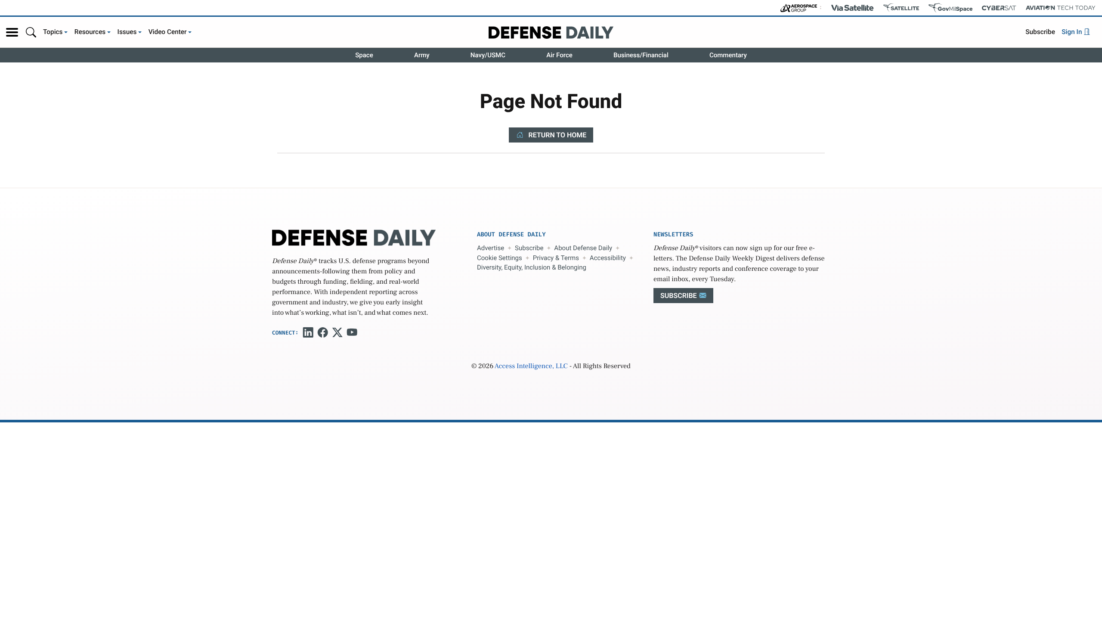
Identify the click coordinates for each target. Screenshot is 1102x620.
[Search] (31, 32)
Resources (90, 32)
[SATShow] (901, 7)
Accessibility (608, 258)
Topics (53, 32)
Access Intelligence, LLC (531, 366)
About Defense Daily (583, 248)
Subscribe (1040, 32)
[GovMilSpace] (950, 7)
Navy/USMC (488, 55)
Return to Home (557, 135)
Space (364, 55)
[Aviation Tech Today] (1061, 8)
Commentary (728, 55)
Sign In (1072, 32)
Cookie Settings (499, 258)
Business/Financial (641, 55)
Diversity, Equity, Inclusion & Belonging (531, 267)
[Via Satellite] (852, 8)
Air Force (559, 55)
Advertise (490, 248)
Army (422, 55)
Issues (127, 32)
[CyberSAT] (999, 8)
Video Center (168, 32)
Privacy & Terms (556, 258)
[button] (12, 32)
